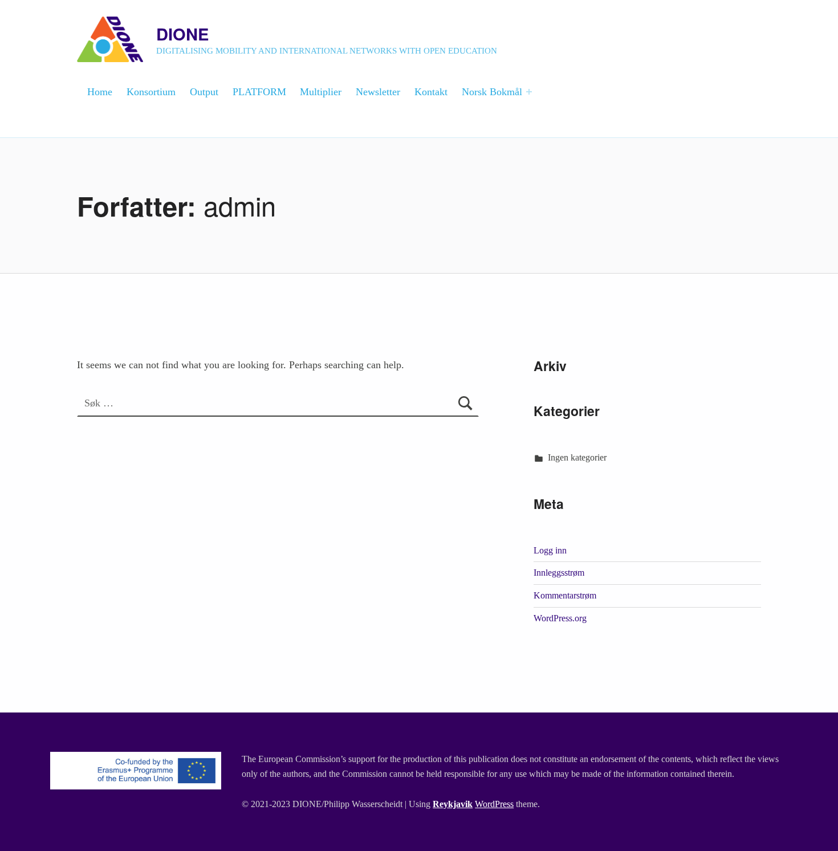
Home (99, 91)
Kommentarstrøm (565, 595)
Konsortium (151, 91)
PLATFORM (259, 91)
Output (204, 91)
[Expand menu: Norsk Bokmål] (529, 92)
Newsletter (378, 91)
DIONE (182, 34)
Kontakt (431, 91)
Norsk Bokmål (492, 91)
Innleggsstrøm (559, 572)
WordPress (494, 804)
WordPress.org (560, 618)
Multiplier (320, 91)
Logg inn (550, 550)
